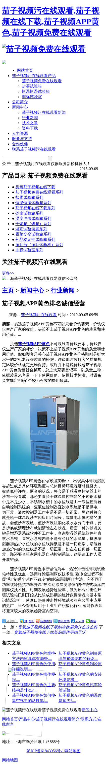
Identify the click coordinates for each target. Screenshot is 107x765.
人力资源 (20, 133)
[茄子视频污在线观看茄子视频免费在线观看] (44, 49)
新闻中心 (20, 107)
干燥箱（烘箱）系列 (33, 224)
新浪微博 (46, 621)
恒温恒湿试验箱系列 (33, 203)
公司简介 (20, 102)
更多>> (8, 273)
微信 (93, 621)
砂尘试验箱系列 (29, 213)
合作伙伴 (20, 144)
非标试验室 (32, 97)
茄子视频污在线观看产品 (34, 76)
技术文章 (30, 123)
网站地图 (73, 751)
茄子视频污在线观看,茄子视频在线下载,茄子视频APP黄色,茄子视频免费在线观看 (51, 21)
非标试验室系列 (29, 250)
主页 (8, 290)
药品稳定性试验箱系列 (35, 239)
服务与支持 (22, 139)
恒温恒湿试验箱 (36, 91)
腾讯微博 (64, 621)
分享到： (12, 621)
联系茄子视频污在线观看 (34, 149)
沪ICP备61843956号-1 (45, 751)
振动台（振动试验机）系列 (39, 245)
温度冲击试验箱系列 (33, 218)
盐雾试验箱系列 (29, 197)
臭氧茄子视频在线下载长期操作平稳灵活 (50, 632)
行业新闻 (30, 118)
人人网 (79, 621)
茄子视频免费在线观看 (42, 81)
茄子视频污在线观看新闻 (44, 112)
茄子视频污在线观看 (39, 315)
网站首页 (25, 70)
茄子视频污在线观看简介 (58, 719)
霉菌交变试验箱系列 (33, 234)
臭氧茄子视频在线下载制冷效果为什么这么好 (58, 627)
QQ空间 (29, 621)
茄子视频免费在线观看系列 (39, 192)
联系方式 (89, 719)
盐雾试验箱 (32, 86)
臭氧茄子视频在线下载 (35, 187)
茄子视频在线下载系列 (35, 208)
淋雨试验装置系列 (31, 229)
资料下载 (30, 128)
